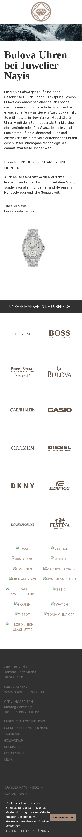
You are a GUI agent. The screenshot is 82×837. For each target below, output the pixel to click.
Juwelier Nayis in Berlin (23, 787)
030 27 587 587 (15, 687)
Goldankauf (13, 740)
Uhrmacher (13, 747)
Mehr (8, 759)
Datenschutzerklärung (27, 831)
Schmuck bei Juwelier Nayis (26, 728)
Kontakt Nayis (15, 794)
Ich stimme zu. (63, 817)
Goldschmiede (15, 753)
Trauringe (12, 734)
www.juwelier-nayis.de (24, 692)
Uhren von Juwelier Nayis (24, 721)
